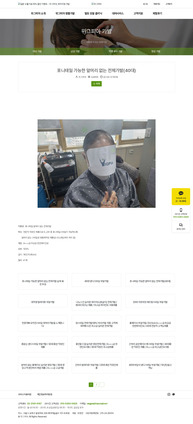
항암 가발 (155, 51)
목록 (98, 83)
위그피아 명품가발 (65, 13)
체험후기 (157, 13)
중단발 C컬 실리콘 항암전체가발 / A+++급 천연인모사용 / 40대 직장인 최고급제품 (96, 345)
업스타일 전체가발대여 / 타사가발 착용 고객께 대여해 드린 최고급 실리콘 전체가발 (96, 324)
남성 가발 (75, 51)
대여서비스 (118, 13)
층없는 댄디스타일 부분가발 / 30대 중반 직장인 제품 (42, 345)
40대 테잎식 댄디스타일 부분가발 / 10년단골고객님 (150, 366)
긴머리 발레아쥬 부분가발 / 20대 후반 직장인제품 (96, 366)
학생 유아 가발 (115, 51)
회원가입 (157, 4)
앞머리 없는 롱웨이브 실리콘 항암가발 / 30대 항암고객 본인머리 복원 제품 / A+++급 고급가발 (42, 366)
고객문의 (169, 4)
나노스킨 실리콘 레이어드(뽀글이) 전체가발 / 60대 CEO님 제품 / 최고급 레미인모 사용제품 (96, 303)
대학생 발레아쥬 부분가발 (42, 302)
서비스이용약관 (24, 394)
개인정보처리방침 (44, 394)
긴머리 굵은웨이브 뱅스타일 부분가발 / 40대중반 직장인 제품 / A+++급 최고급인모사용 (150, 345)
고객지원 (138, 13)
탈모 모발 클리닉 (93, 13)
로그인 (145, 4)
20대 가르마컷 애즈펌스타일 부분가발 (150, 302)
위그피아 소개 (38, 13)
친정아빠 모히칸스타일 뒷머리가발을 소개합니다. (43, 324)
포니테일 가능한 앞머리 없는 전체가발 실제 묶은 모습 (43, 283)
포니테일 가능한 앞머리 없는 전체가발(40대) (150, 281)
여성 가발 (37, 51)
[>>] (102, 384)
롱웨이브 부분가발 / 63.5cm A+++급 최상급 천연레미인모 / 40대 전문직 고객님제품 (150, 324)
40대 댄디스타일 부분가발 (96, 281)
